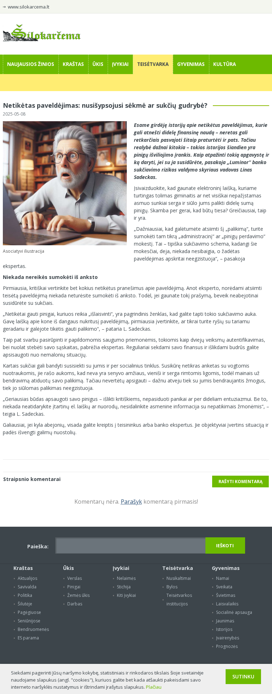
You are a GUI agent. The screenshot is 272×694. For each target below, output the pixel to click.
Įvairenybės (227, 638)
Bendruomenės (33, 629)
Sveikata (224, 587)
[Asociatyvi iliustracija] (65, 244)
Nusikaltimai (178, 578)
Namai (222, 578)
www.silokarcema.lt (28, 7)
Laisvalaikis (227, 604)
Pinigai (73, 587)
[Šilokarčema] (42, 40)
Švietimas (225, 595)
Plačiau (154, 687)
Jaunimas (225, 621)
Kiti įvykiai (126, 595)
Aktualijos (27, 578)
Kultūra (224, 64)
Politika (25, 595)
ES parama (28, 638)
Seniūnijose (29, 621)
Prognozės (227, 646)
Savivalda (27, 587)
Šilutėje (25, 604)
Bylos (171, 587)
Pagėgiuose (29, 612)
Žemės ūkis (78, 595)
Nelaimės (126, 578)
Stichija (124, 587)
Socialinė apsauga (234, 612)
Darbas (74, 604)
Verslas (74, 578)
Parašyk (131, 501)
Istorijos (224, 629)
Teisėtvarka (153, 64)
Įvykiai (120, 64)
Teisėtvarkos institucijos (179, 599)
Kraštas (73, 64)
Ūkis (97, 64)
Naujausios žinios (30, 64)
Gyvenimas (191, 64)
